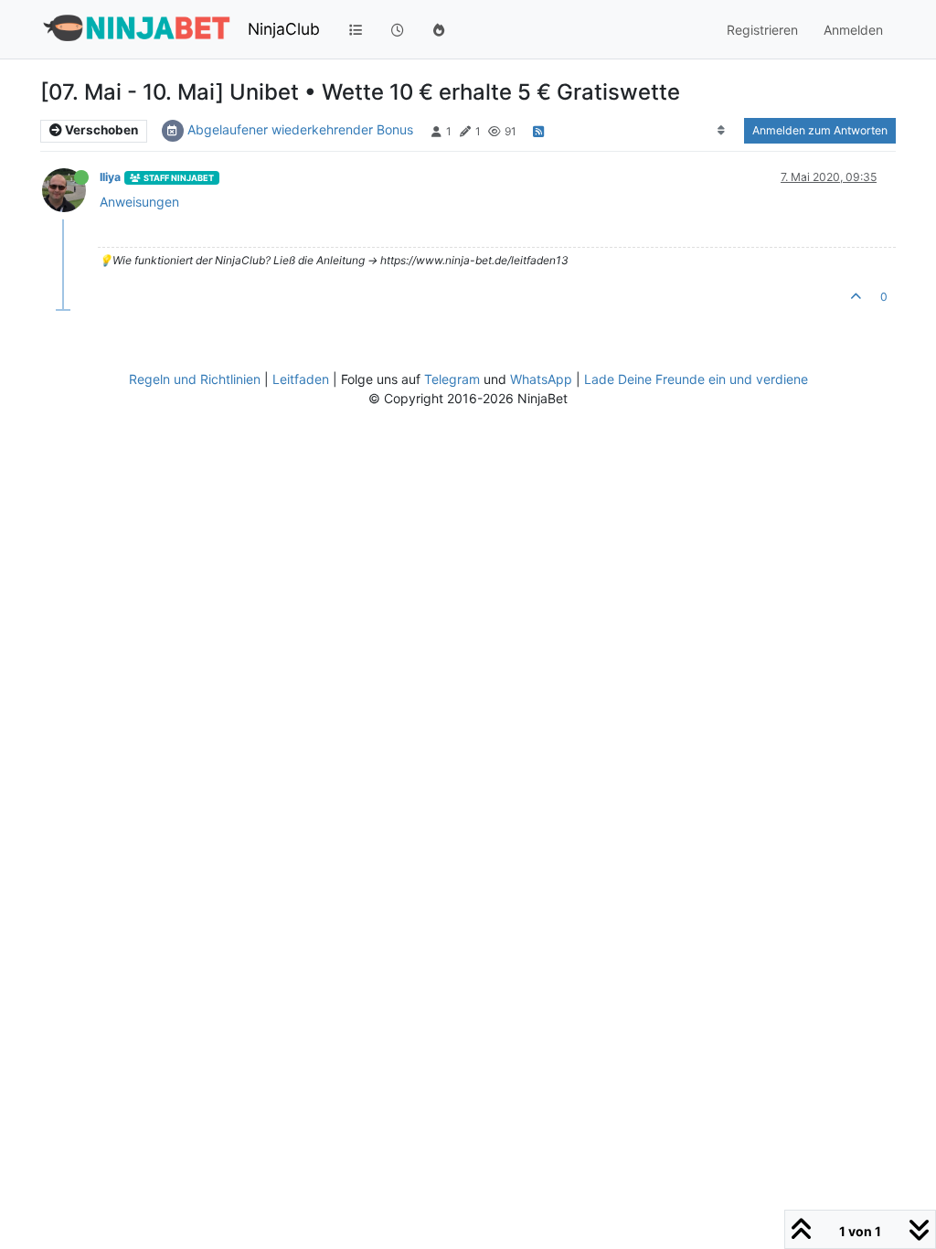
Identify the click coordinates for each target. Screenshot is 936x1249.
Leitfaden (300, 379)
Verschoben (100, 130)
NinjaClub (284, 28)
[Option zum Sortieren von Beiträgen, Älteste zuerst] (722, 131)
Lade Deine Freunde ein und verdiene (696, 379)
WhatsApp (541, 379)
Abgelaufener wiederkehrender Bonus (300, 129)
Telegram (452, 379)
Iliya (110, 177)
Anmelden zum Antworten (820, 130)
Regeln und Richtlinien (195, 379)
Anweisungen (139, 201)
